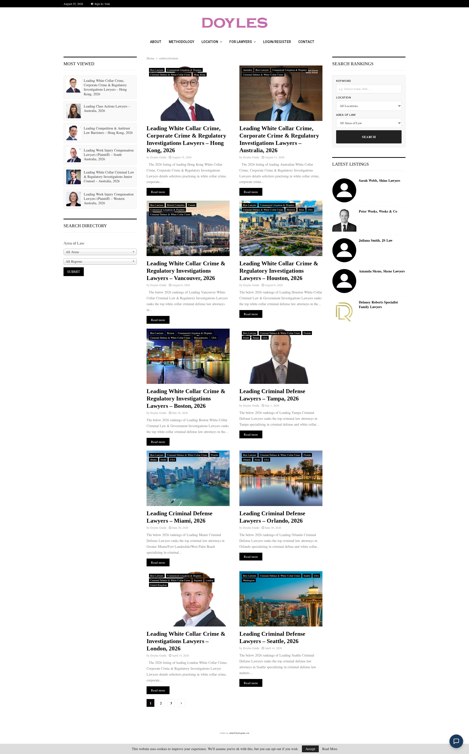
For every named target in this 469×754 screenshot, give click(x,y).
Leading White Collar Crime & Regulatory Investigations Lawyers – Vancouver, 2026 (186, 270)
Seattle (307, 575)
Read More (329, 749)
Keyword (343, 81)
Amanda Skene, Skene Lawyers (382, 271)
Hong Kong (199, 74)
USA (310, 209)
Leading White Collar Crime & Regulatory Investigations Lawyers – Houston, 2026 (278, 270)
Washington (249, 580)
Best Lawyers (156, 70)
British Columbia (175, 205)
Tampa (256, 337)
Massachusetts (201, 337)
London (209, 580)
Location (210, 42)
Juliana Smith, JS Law (376, 240)
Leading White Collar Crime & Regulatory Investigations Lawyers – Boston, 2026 (186, 398)
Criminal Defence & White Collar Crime (170, 74)
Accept (310, 748)
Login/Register (277, 42)
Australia (247, 70)
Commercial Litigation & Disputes (184, 70)
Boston (170, 333)
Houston (291, 209)
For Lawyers (240, 42)
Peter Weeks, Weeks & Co (378, 211)
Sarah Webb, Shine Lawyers (379, 180)
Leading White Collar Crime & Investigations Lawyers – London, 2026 (186, 641)
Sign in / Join (102, 4)
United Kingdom (158, 585)
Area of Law (346, 115)
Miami (153, 459)
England (198, 580)
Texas (301, 209)
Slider (246, 337)
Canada (191, 205)
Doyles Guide (158, 157)
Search (369, 136)
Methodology (181, 42)
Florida (307, 333)
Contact (306, 42)
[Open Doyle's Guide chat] (456, 741)
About (155, 42)
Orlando (247, 459)
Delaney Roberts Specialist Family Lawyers (378, 304)
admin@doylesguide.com (239, 733)
